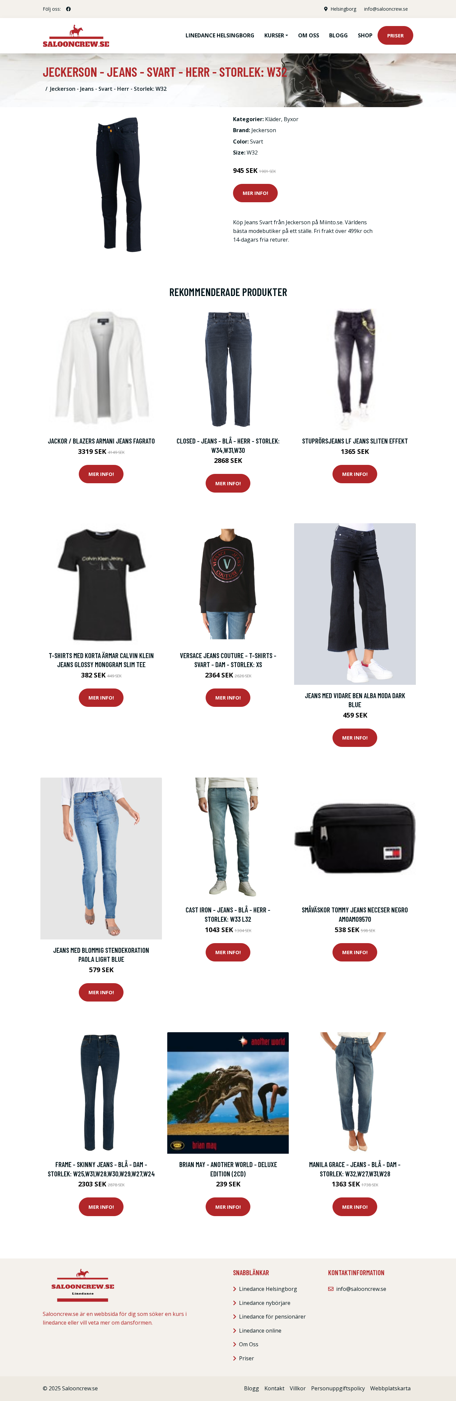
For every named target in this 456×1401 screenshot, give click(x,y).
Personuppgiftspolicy (338, 1388)
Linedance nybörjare (264, 1303)
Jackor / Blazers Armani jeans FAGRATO (101, 441)
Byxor (291, 119)
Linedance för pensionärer (272, 1316)
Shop (365, 35)
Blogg (338, 35)
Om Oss (248, 1344)
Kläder (273, 119)
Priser (395, 35)
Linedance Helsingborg (220, 35)
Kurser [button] (274, 35)
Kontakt (274, 1388)
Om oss (308, 35)
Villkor (298, 1388)
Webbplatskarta (390, 1388)
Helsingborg (343, 9)
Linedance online (260, 1330)
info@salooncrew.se (386, 9)
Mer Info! (255, 193)
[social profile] (68, 9)
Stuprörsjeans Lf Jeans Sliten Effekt (355, 441)
